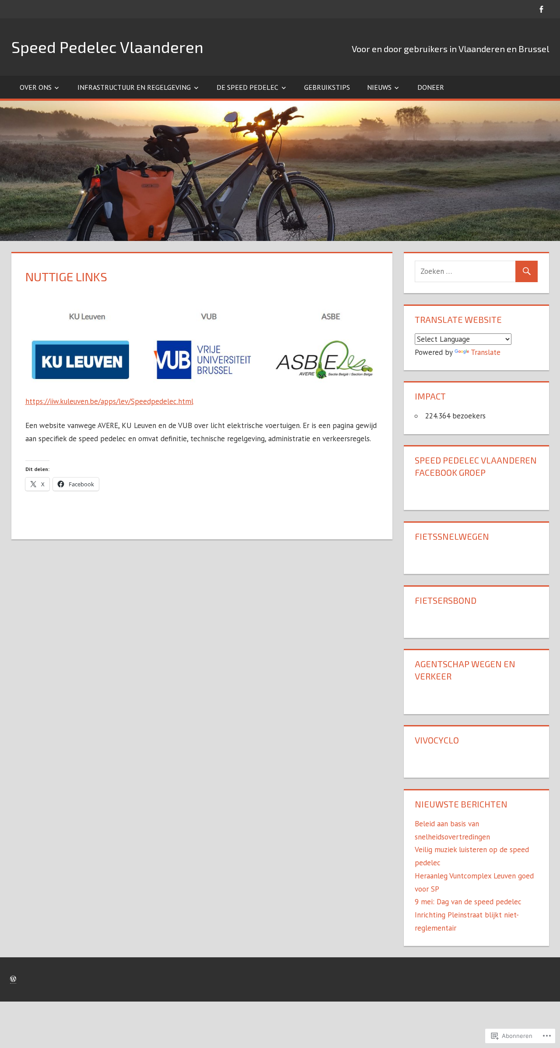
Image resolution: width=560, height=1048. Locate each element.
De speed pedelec (247, 87)
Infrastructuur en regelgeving (134, 87)
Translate (485, 352)
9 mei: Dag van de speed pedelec (468, 901)
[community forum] (541, 9)
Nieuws (379, 87)
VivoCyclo (437, 740)
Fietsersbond (445, 600)
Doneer (430, 87)
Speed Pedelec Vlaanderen (107, 46)
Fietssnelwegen (452, 536)
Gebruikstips (327, 87)
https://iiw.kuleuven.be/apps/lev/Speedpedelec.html (109, 401)
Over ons (36, 87)
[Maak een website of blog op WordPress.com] (13, 979)
